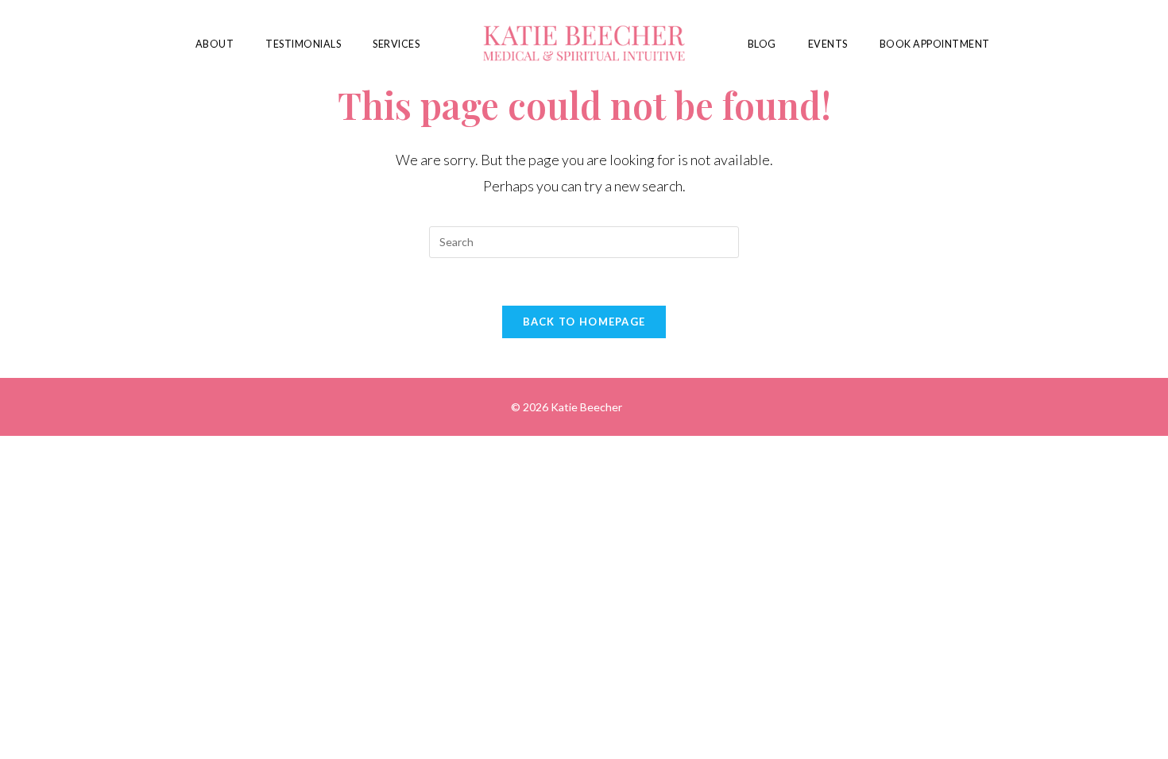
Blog (762, 44)
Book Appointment (935, 44)
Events (828, 44)
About (214, 44)
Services (396, 44)
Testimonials (303, 44)
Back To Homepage (584, 321)
